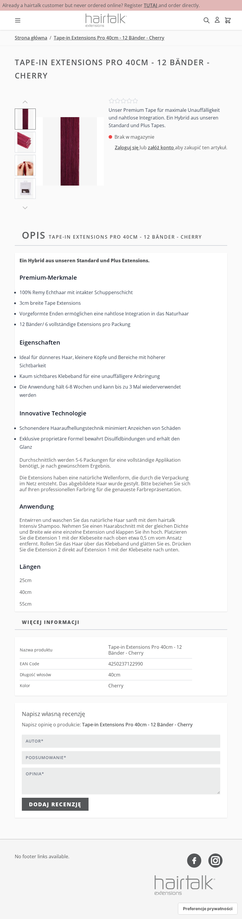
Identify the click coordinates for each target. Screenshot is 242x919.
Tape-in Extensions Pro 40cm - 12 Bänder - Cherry (109, 38)
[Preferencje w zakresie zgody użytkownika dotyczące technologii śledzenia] (207, 908)
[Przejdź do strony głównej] (106, 20)
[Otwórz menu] (18, 20)
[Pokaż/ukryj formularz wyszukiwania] (206, 20)
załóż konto (161, 147)
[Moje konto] (217, 19)
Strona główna (31, 38)
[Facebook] (194, 861)
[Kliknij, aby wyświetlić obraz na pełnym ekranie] (70, 151)
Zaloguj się (127, 147)
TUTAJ (151, 5)
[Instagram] (215, 861)
